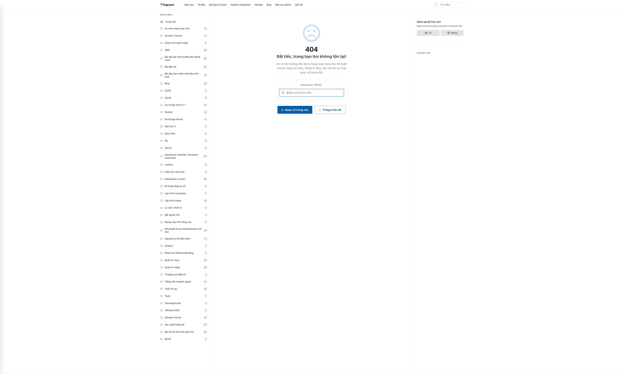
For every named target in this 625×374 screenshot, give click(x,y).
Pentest (259, 4)
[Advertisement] (440, 105)
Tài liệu (201, 4)
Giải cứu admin (283, 4)
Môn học (189, 4)
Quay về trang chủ (294, 109)
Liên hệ (299, 4)
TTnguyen (167, 4)
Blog (269, 4)
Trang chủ (168, 21)
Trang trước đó (330, 109)
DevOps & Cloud (218, 4)
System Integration (240, 4)
